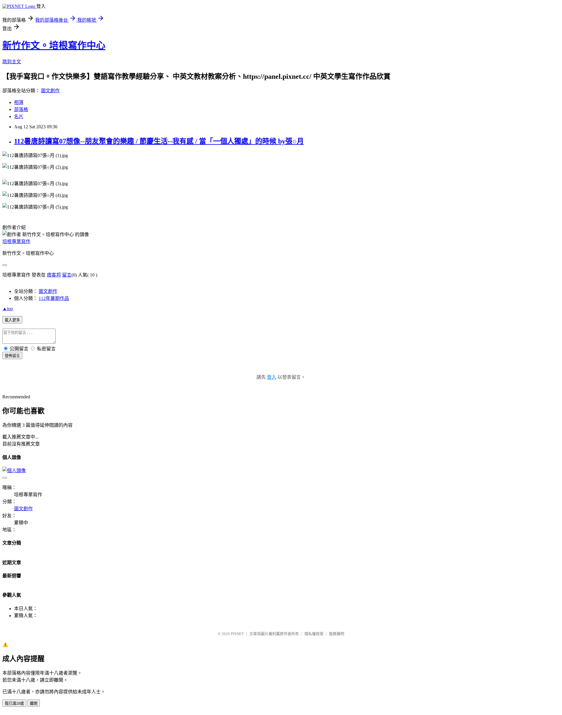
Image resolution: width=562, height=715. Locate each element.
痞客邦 (54, 274)
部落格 (21, 109)
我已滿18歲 (14, 703)
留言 (66, 274)
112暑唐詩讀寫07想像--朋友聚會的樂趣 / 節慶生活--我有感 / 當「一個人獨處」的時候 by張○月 (159, 141)
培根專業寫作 (16, 241)
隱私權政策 (313, 634)
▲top (7, 308)
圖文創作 (50, 90)
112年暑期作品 (54, 298)
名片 (18, 116)
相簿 (18, 102)
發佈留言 (12, 356)
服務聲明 (336, 634)
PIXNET (237, 634)
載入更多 (12, 320)
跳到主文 (11, 61)
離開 (33, 703)
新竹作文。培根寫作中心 (53, 45)
